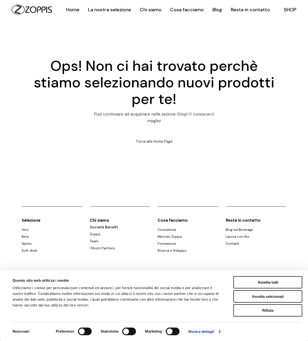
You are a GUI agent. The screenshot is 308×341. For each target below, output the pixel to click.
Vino (25, 229)
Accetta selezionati (268, 296)
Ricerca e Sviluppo (172, 250)
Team (94, 241)
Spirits (27, 243)
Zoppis (95, 234)
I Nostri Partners (102, 248)
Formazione (167, 243)
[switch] (85, 331)
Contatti (232, 243)
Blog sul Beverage (239, 229)
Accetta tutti (268, 282)
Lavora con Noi (237, 236)
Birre (25, 236)
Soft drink (29, 250)
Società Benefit (104, 227)
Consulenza (167, 229)
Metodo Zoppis (170, 236)
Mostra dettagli (201, 331)
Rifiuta (267, 310)
